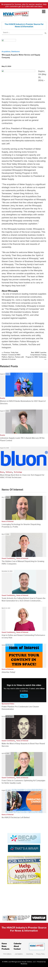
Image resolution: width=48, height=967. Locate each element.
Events (2, 398)
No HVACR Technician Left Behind (16, 817)
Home (4, 943)
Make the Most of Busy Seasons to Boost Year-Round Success (23, 745)
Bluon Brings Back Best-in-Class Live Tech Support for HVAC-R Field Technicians (22, 476)
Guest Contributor (8, 558)
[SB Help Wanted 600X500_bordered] (24, 870)
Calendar (17, 943)
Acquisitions (6, 51)
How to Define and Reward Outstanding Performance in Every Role (23, 636)
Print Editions (7, 954)
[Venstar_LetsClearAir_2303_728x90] (24, 918)
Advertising (29, 954)
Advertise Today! (8, 672)
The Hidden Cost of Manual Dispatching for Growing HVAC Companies (23, 562)
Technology (18, 472)
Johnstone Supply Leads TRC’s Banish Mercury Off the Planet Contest (22, 439)
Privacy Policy (40, 954)
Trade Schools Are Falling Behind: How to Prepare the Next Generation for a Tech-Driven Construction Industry (23, 599)
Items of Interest (8, 521)
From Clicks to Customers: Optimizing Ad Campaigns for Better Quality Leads (23, 781)
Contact (17, 949)
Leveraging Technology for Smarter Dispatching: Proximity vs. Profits (21, 525)
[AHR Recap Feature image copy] (24, 842)
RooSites (24, 964)
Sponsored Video (8, 704)
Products (5, 949)
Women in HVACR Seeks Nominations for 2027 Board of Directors (23, 402)
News (2, 472)
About (16, 946)
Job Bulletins (19, 954)
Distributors (15, 51)
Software (9, 472)
